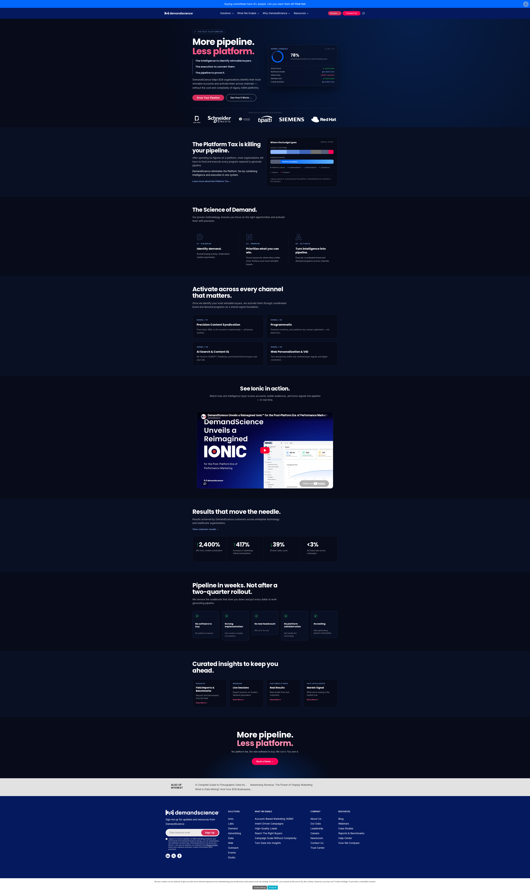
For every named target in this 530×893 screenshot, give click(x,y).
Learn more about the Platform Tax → (211, 181)
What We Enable (246, 13)
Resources (300, 13)
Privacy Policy (212, 845)
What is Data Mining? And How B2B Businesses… (223, 789)
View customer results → (206, 529)
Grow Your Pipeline (208, 97)
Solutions (225, 13)
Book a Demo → (265, 761)
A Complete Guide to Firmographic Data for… (221, 784)
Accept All (272, 887)
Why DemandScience (275, 13)
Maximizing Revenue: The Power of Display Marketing (281, 784)
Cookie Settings (260, 887)
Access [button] (333, 13)
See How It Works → (241, 97)
